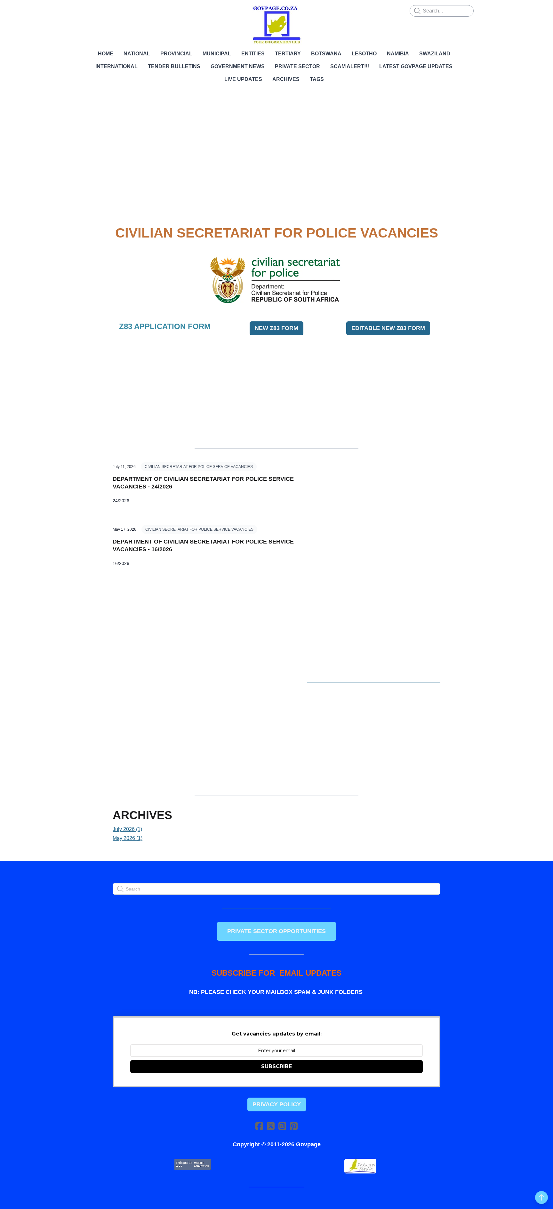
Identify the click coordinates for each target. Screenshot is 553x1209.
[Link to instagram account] (282, 1126)
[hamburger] (84, 10)
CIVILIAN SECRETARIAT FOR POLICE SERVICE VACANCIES (199, 466)
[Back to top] (541, 1197)
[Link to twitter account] (271, 1126)
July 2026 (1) (127, 829)
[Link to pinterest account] (294, 1126)
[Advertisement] (276, 155)
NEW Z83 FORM (276, 328)
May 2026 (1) (127, 838)
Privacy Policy (276, 1104)
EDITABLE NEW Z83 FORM (388, 328)
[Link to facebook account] (259, 1126)
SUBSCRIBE (276, 1066)
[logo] (276, 25)
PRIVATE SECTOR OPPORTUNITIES (276, 931)
